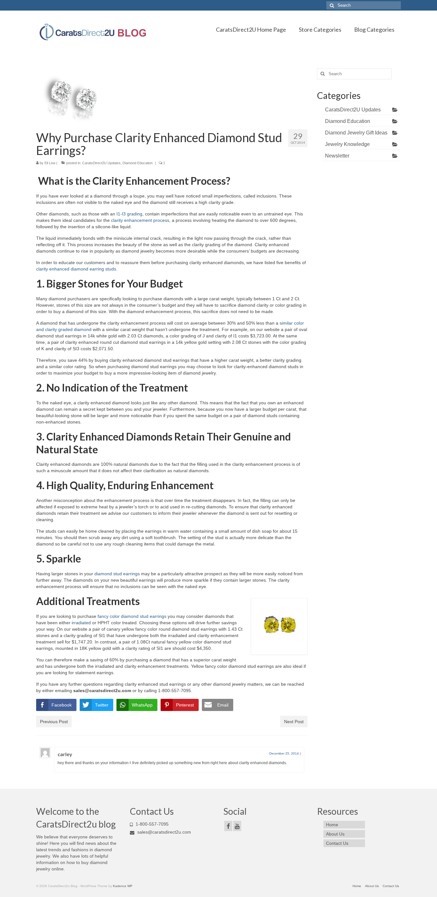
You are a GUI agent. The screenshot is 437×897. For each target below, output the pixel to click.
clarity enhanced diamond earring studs (76, 268)
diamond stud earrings (117, 573)
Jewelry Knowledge (347, 144)
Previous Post (54, 721)
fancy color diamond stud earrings (131, 616)
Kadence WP (122, 886)
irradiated (81, 622)
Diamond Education (138, 163)
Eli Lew (49, 163)
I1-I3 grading (129, 213)
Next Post (294, 721)
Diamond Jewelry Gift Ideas (356, 132)
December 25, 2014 (284, 753)
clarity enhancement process (140, 220)
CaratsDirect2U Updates (101, 163)
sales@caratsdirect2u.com (163, 832)
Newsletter (337, 155)
